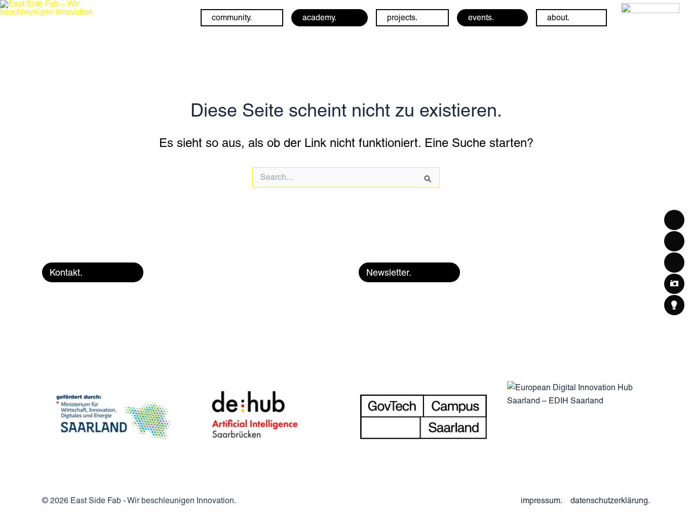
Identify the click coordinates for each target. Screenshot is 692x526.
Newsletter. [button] (388, 272)
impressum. (541, 500)
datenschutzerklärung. (610, 500)
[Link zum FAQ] (650, 17)
